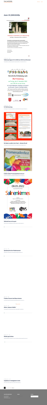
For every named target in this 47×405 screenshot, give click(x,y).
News (9, 58)
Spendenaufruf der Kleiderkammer (12, 250)
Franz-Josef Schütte (8, 1)
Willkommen (38, 1)
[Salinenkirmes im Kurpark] (18, 198)
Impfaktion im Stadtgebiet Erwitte (12, 380)
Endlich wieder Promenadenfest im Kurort (14, 173)
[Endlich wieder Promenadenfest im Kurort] (18, 159)
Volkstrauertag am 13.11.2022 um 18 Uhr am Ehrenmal (17, 60)
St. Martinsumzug (8, 107)
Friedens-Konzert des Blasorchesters (13, 298)
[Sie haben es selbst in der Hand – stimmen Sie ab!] (18, 126)
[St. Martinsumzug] (18, 84)
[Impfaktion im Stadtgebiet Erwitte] (17, 359)
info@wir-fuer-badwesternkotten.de (8, 399)
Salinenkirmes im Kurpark (10, 221)
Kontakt (42, 1)
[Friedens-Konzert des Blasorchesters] (18, 275)
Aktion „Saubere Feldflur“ (10, 307)
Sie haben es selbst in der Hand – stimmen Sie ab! (15, 143)
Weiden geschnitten (9, 336)
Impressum (18, 397)
